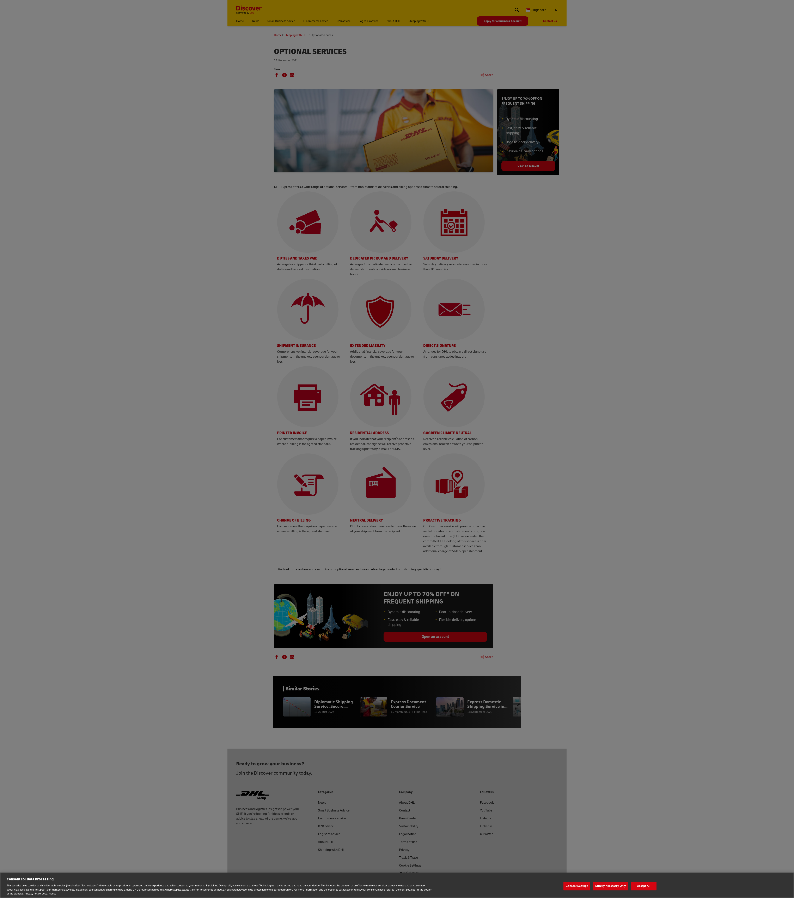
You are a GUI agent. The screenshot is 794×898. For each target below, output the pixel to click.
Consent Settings (577, 885)
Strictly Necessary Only (610, 885)
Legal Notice (49, 893)
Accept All (643, 885)
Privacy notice (33, 893)
